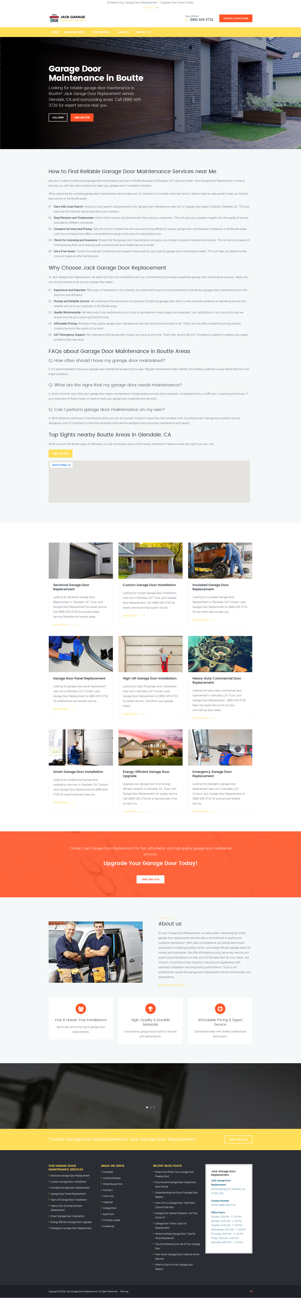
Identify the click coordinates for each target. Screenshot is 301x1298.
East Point (108, 1214)
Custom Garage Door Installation (68, 1181)
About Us (124, 32)
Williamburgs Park (113, 1184)
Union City (108, 1196)
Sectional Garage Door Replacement (70, 1175)
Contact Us (149, 7)
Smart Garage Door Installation (67, 1216)
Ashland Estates (112, 1178)
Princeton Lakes (111, 1220)
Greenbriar (108, 1226)
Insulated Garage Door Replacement (70, 1187)
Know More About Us (171, 985)
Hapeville (108, 1202)
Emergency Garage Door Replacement (71, 1228)
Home (55, 32)
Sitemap (124, 1291)
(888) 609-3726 (201, 19)
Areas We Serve (74, 32)
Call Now (58, 117)
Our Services (101, 32)
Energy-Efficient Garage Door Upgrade (71, 1222)
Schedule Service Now (235, 18)
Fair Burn (108, 1190)
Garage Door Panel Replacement (68, 1193)
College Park (109, 1208)
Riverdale (108, 1172)
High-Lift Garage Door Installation (69, 1199)
